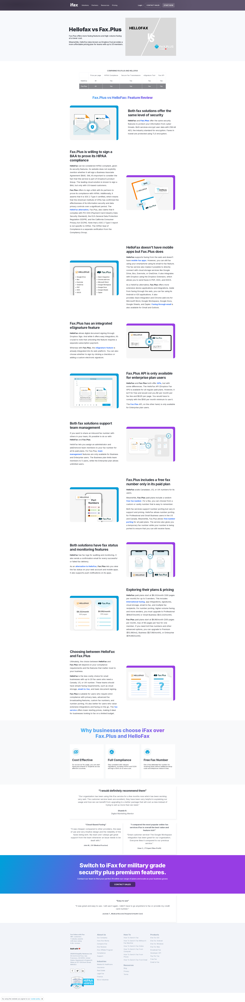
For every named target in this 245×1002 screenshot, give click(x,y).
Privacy (126, 971)
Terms (126, 974)
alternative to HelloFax (86, 566)
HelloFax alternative (79, 210)
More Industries (103, 980)
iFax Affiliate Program (105, 950)
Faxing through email (161, 304)
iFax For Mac (155, 947)
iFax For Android (156, 941)
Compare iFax (102, 944)
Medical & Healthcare (105, 964)
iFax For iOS (154, 938)
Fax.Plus (134, 404)
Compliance (101, 953)
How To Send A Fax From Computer (133, 950)
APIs (159, 383)
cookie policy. (36, 999)
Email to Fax (154, 962)
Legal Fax (100, 974)
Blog (125, 968)
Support (100, 956)
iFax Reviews (101, 947)
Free (153, 959)
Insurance (100, 967)
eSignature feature (104, 348)
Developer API (155, 953)
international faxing (135, 602)
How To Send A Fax (131, 938)
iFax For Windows (156, 944)
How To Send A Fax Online (134, 946)
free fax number (133, 501)
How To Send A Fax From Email (135, 960)
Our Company (102, 938)
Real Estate (101, 970)
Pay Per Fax (154, 956)
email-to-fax (84, 689)
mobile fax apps (138, 260)
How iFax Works (103, 941)
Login (140, 5)
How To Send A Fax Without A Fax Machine (135, 942)
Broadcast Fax (155, 950)
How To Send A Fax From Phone (133, 956)
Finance (100, 977)
